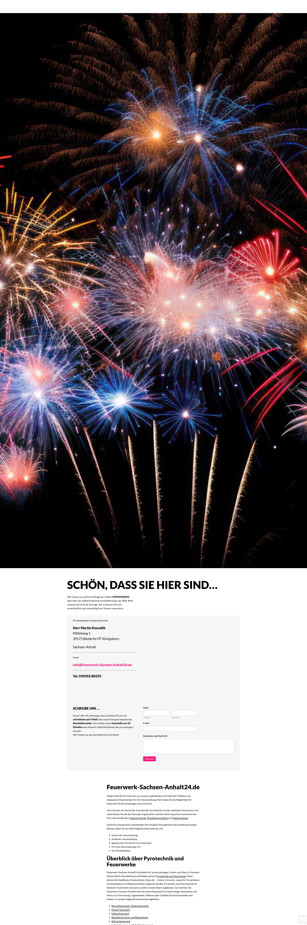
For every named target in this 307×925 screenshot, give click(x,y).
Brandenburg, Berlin (157, 817)
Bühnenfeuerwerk (121, 921)
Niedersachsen (180, 817)
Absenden (149, 759)
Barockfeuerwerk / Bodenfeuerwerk (130, 905)
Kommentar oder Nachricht (155, 736)
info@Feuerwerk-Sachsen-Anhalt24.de (102, 665)
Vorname (146, 717)
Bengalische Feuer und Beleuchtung (130, 917)
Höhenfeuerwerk (120, 913)
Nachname (176, 717)
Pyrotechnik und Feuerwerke (171, 876)
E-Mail (146, 723)
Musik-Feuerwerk (121, 909)
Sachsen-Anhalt (84, 647)
